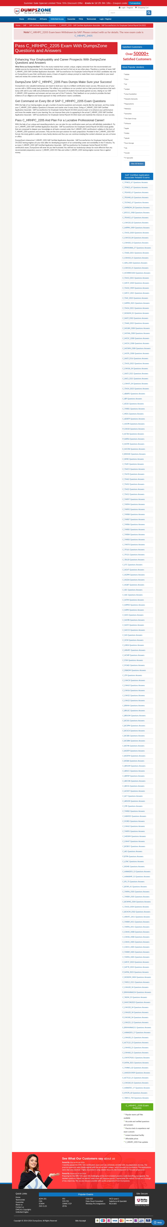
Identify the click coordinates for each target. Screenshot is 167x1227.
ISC (126, 84)
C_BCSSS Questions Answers (133, 721)
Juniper (127, 89)
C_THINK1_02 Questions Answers (135, 1068)
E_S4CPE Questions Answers (133, 444)
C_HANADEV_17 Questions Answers (136, 1033)
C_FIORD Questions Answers (133, 821)
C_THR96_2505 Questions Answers (135, 892)
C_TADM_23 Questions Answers (134, 997)
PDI (63, 1199)
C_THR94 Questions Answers (133, 504)
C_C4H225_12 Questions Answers (135, 1022)
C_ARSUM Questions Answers (133, 766)
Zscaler (127, 153)
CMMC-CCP (67, 1204)
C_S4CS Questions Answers (132, 615)
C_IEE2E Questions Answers (133, 404)
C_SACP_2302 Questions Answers (135, 318)
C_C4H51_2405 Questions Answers (135, 947)
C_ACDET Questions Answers (133, 791)
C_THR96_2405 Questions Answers (135, 957)
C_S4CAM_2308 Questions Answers (136, 328)
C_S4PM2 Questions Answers (133, 605)
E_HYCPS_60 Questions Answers (134, 1093)
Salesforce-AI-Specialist (118, 1201)
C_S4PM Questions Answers (133, 610)
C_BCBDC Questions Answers (133, 846)
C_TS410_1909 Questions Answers (135, 288)
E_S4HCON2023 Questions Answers (136, 1002)
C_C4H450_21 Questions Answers (135, 1048)
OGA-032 (89, 1199)
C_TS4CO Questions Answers (133, 469)
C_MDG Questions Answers (133, 414)
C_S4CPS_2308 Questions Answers (135, 353)
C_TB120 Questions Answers (133, 560)
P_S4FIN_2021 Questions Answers (135, 1063)
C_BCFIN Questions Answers (133, 746)
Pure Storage (129, 143)
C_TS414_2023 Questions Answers (135, 389)
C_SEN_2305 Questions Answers (134, 263)
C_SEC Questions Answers (132, 590)
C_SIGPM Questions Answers (133, 575)
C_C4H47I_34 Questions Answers (135, 384)
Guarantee (71, 19)
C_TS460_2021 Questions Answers (135, 253)
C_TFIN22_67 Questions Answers (135, 187)
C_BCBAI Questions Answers (133, 761)
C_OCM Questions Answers (132, 640)
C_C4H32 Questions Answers (133, 695)
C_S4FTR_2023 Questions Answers (135, 967)
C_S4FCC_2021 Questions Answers (135, 293)
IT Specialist (129, 158)
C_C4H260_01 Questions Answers (135, 1083)
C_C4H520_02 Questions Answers (135, 223)
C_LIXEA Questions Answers (133, 645)
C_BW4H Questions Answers (133, 706)
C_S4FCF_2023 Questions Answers (135, 962)
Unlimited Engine (22, 1212)
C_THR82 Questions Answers (133, 811)
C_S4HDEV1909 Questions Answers (136, 1073)
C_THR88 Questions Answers (133, 514)
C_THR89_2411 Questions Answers (135, 922)
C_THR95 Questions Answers (133, 831)
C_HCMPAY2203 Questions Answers (136, 273)
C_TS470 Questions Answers (133, 474)
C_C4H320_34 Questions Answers (135, 1007)
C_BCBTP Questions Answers (133, 751)
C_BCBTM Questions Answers (133, 756)
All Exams (43, 19)
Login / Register (127, 8)
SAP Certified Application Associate (42, 25)
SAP (24, 25)
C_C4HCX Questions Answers (133, 680)
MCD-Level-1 (114, 1199)
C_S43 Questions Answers (132, 635)
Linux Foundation (131, 94)
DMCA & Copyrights (23, 1210)
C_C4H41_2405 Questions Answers (135, 942)
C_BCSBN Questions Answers (133, 741)
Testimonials (91, 19)
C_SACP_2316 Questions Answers (135, 358)
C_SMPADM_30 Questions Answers (136, 208)
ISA (126, 148)
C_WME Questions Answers (133, 459)
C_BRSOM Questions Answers (133, 716)
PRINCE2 (128, 109)
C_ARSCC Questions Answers (133, 771)
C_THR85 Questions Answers (133, 530)
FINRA (127, 133)
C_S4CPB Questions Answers (133, 620)
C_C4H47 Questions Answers (133, 841)
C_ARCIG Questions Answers (133, 786)
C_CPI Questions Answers (132, 675)
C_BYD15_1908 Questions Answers (136, 213)
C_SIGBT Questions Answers (133, 585)
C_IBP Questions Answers (132, 399)
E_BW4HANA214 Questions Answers (136, 992)
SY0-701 (65, 1201)
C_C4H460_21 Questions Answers (135, 1053)
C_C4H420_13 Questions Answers (135, 243)
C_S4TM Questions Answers (133, 600)
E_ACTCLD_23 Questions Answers (135, 1043)
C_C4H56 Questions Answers (133, 690)
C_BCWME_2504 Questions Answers (136, 902)
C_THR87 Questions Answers (133, 519)
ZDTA (64, 1206)
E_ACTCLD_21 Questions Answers (135, 1078)
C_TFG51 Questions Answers (133, 555)
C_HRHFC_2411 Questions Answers (136, 917)
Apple (127, 128)
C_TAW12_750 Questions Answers (135, 1098)
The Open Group (130, 119)
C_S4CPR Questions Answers (133, 424)
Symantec (128, 114)
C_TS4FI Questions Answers (133, 464)
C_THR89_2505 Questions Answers (135, 897)
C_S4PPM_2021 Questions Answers (136, 303)
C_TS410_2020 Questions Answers (135, 233)
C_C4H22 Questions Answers (133, 701)
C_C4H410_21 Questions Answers (135, 258)
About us (19, 1205)
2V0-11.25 (43, 1206)
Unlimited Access (57, 19)
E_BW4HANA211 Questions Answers (136, 1027)
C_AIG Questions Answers (132, 851)
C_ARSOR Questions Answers (133, 801)
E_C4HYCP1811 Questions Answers (136, 1058)
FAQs (81, 19)
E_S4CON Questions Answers (133, 449)
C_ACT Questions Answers (132, 796)
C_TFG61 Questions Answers (133, 550)
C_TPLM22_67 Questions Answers (135, 218)
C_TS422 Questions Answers (133, 489)
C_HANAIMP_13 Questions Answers (136, 877)
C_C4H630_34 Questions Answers (135, 987)
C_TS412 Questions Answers (133, 494)
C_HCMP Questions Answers (133, 655)
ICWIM (41, 1204)
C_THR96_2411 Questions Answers (135, 927)
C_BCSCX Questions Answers (133, 731)
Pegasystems (129, 104)
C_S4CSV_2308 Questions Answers (135, 343)
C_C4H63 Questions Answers (133, 685)
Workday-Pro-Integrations (95, 1204)
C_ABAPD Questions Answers (133, 394)
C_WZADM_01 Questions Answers (135, 313)
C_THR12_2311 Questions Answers (135, 982)
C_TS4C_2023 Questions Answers (135, 298)
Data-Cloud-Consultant (94, 1201)
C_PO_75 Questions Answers (133, 882)
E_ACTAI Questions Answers (133, 434)
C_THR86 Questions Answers (133, 524)
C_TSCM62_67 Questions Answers (135, 203)
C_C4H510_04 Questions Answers (135, 238)
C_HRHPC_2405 (84, 36)
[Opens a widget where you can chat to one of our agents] (158, 1223)
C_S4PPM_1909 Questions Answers (136, 228)
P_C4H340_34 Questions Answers (135, 1017)
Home (21, 19)
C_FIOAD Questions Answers (133, 665)
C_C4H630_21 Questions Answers (135, 1038)
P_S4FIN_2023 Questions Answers (135, 972)
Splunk (127, 138)
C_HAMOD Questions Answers (134, 816)
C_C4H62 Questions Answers (133, 826)
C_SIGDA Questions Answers (133, 580)
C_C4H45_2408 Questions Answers (135, 932)
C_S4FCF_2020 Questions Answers (135, 283)
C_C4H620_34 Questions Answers (135, 1012)
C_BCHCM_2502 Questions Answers (136, 912)
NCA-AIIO (113, 1204)
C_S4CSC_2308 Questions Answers (135, 338)
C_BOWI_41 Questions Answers (134, 887)
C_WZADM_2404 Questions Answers (136, 977)
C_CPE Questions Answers (132, 806)
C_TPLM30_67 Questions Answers (135, 192)
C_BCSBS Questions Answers (133, 736)
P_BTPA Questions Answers (132, 856)
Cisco (126, 79)
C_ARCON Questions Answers (133, 781)
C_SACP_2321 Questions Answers (135, 374)
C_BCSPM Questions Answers (133, 726)
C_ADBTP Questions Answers (133, 419)
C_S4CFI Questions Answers (133, 625)
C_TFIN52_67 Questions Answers (135, 182)
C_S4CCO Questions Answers (133, 630)
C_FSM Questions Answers (132, 660)
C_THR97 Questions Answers (133, 499)
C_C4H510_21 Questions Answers (135, 268)
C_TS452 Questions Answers (133, 484)
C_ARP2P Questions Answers (133, 776)
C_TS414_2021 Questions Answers (135, 308)
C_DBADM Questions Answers (134, 670)
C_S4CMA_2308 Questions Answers (136, 333)
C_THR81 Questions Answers (133, 409)
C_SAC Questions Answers (132, 595)
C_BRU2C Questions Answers (133, 711)
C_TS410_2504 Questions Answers (135, 907)
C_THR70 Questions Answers (133, 545)
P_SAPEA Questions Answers (133, 439)
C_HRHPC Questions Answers (133, 650)
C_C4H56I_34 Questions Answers (135, 369)
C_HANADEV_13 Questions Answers (136, 872)
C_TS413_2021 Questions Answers (135, 278)
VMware (128, 124)
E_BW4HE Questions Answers (133, 454)
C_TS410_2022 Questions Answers (135, 364)
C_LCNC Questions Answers (133, 861)
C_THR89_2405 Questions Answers (135, 952)
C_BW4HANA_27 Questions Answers (136, 248)
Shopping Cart (143, 8)
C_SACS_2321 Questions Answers (135, 379)
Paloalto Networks (131, 99)
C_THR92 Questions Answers (133, 509)
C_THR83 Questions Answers (133, 540)
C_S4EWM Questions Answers (134, 836)
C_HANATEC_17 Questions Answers (136, 1088)
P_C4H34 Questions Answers (133, 429)
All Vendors (32, 19)
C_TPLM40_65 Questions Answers (135, 198)
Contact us (20, 1207)
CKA (40, 1201)
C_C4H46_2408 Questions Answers (135, 937)
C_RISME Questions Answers (133, 867)
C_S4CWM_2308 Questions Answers (136, 348)
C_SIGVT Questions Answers (133, 570)
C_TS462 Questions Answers (133, 479)
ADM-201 (42, 1199)
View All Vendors (137, 164)
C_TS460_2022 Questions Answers (135, 323)
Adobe (127, 74)
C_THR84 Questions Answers (133, 535)
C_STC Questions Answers (132, 565)
